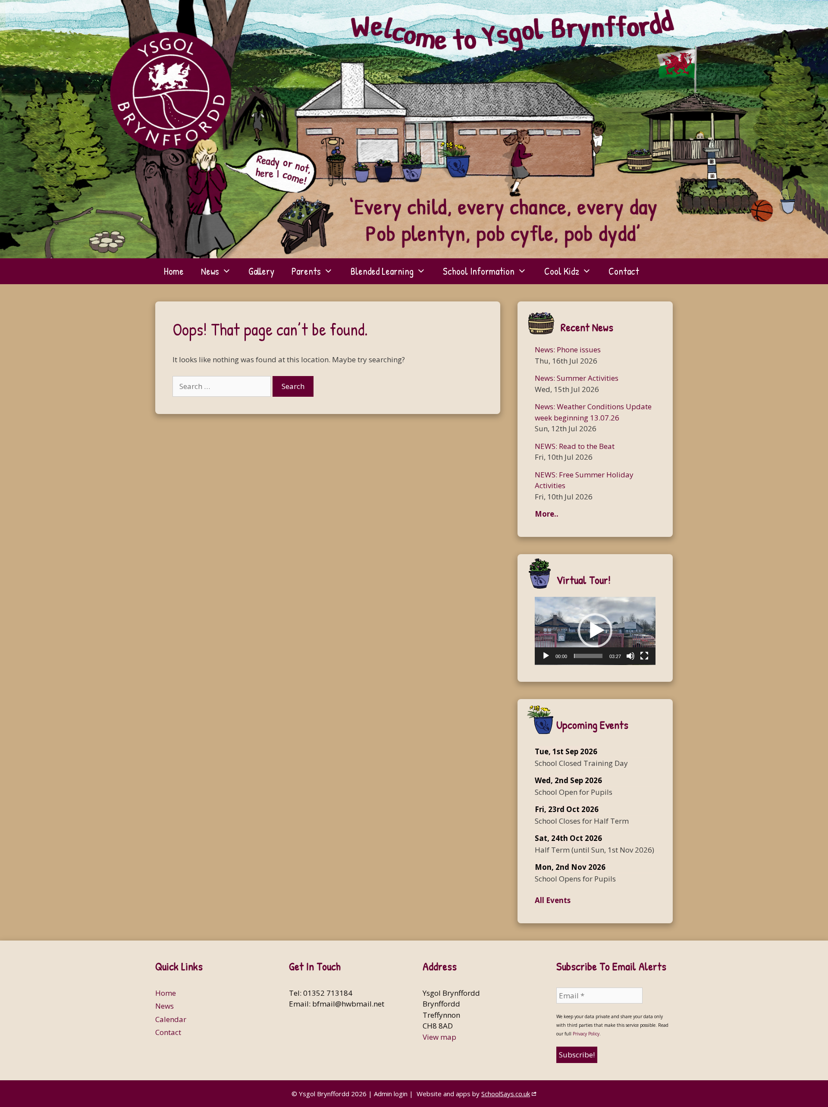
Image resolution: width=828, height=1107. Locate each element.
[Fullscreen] (644, 656)
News (210, 271)
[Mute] (630, 656)
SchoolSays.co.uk (505, 1093)
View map (439, 1037)
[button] (595, 630)
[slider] (588, 656)
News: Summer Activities (576, 378)
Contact (623, 271)
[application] (595, 631)
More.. (546, 514)
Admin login (391, 1093)
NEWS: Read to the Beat (575, 446)
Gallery (261, 271)
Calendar (170, 1019)
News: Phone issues (568, 349)
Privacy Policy (586, 1034)
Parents (306, 271)
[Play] (546, 656)
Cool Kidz (561, 271)
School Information (478, 271)
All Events (553, 900)
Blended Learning (382, 271)
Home (174, 271)
